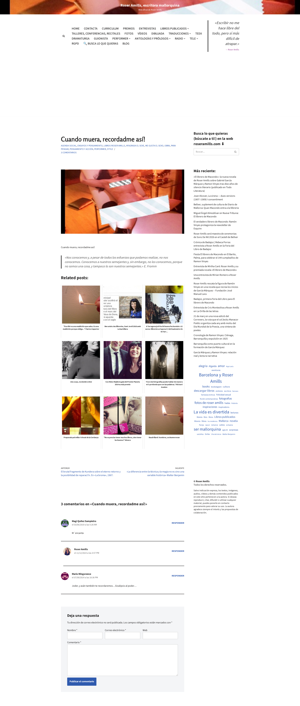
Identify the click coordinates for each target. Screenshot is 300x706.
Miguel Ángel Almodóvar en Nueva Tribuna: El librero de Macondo (216, 214)
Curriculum (110, 28)
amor (221, 366)
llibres (204, 421)
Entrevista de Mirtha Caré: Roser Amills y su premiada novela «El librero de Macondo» (216, 268)
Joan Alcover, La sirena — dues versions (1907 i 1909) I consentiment (214, 197)
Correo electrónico (115, 630)
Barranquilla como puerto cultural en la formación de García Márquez (214, 345)
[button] (188, 28)
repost (207, 425)
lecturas (234, 412)
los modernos (213, 421)
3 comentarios (69, 152)
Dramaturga (81, 38)
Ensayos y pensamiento (90, 145)
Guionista (101, 38)
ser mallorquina (207, 429)
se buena (229, 425)
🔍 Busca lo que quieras (100, 43)
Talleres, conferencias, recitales (96, 33)
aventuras (216, 370)
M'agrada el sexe (135, 145)
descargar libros (204, 391)
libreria (199, 417)
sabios (222, 425)
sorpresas (233, 430)
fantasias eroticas (208, 395)
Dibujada (157, 33)
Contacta (91, 28)
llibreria (197, 421)
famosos (235, 391)
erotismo (219, 391)
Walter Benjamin (228, 434)
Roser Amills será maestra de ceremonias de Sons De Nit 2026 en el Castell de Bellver (216, 235)
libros (211, 417)
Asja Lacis (229, 366)
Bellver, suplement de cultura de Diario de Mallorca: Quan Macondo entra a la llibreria (216, 206)
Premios (129, 28)
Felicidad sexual (223, 394)
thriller (207, 434)
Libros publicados (224, 417)
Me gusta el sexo (154, 145)
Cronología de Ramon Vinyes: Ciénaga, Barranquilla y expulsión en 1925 (214, 337)
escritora (227, 391)
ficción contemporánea (209, 399)
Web (145, 630)
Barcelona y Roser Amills (216, 378)
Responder (178, 523)
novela (234, 421)
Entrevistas (147, 28)
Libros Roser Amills (114, 145)
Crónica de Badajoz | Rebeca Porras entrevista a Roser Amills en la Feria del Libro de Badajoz (214, 246)
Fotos (129, 33)
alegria (203, 366)
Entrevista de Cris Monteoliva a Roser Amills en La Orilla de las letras (216, 309)
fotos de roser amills (209, 403)
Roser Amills (81, 549)
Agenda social (68, 145)
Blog (125, 43)
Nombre (72, 630)
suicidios (200, 434)
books (206, 387)
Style (110, 149)
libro (205, 417)
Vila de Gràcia (216, 434)
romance (214, 425)
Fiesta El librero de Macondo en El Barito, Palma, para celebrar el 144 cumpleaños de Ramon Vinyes (216, 258)
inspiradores (223, 407)
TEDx (198, 33)
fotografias (225, 399)
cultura (226, 386)
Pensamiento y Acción (81, 149)
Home (76, 28)
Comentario (74, 642)
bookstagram (216, 387)
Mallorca (223, 421)
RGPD (75, 43)
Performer (100, 149)
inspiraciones (210, 407)
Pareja (201, 425)
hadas (227, 403)
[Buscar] (63, 36)
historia (234, 403)
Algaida (213, 366)
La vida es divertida (211, 412)
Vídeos (142, 33)
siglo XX (225, 430)
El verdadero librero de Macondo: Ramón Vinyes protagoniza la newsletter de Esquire (215, 225)
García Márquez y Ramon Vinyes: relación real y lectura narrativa (215, 354)
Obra (167, 145)
